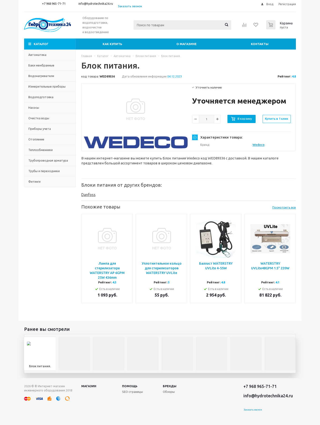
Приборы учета (39, 128)
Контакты (259, 44)
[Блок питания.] (135, 109)
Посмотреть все (284, 207)
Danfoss (88, 195)
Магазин (88, 386)
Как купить (112, 44)
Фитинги (34, 181)
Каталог (41, 44)
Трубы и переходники (44, 171)
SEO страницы (132, 391)
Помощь (130, 386)
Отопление (36, 139)
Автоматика (37, 54)
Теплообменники (40, 149)
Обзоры (169, 391)
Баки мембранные (41, 65)
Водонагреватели (41, 75)
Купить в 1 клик (276, 118)
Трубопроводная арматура (48, 160)
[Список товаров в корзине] (280, 28)
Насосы (33, 107)
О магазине (186, 44)
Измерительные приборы (47, 86)
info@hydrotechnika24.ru (95, 3)
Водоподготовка (40, 97)
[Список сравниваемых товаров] (244, 26)
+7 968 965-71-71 (54, 3)
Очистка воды (38, 118)
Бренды (169, 386)
